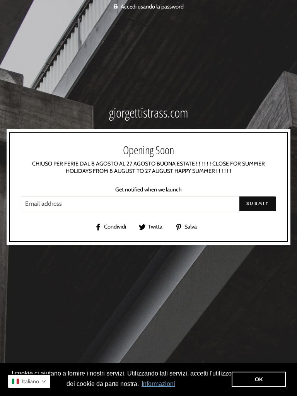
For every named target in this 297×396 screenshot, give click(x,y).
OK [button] (259, 379)
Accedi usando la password (152, 6)
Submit (257, 203)
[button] (29, 381)
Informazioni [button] (158, 384)
